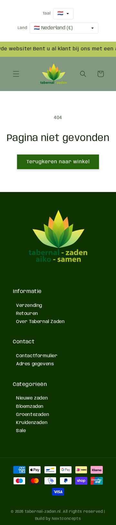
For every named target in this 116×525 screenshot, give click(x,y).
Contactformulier (37, 356)
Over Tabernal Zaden (40, 321)
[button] (16, 74)
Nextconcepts (66, 519)
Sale (21, 431)
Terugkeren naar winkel (58, 162)
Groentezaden (32, 414)
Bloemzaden (30, 406)
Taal (47, 13)
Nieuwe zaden (32, 398)
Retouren (27, 313)
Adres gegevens (35, 364)
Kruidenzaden (31, 422)
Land (22, 28)
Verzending (29, 305)
